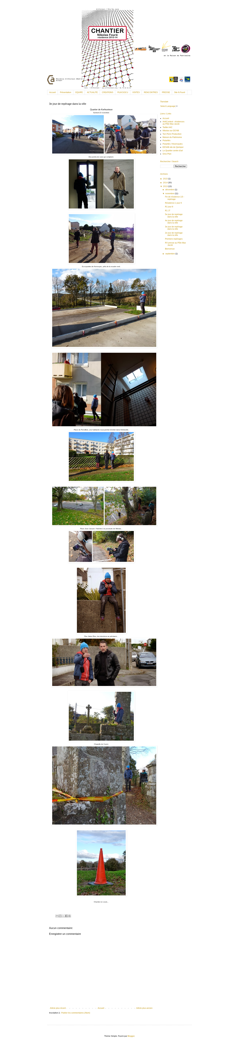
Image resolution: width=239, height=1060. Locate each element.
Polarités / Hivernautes (173, 144)
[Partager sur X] (63, 916)
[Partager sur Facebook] (66, 916)
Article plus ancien (144, 1008)
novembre (170, 193)
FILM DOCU (122, 92)
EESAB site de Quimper (173, 147)
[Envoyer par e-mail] (57, 916)
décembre (170, 189)
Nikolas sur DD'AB (171, 130)
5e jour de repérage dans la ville (174, 215)
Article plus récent (58, 1008)
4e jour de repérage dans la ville (174, 221)
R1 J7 (167, 210)
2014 (165, 182)
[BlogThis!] (60, 916)
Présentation (65, 92)
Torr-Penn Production (172, 134)
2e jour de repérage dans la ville (174, 234)
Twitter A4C (168, 127)
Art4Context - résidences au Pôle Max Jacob (173, 123)
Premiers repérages (174, 239)
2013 (165, 186)
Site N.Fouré (179, 92)
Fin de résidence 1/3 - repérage (174, 198)
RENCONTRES (151, 92)
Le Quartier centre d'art (173, 150)
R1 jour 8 (169, 207)
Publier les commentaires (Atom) (75, 1013)
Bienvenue (170, 249)
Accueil (52, 92)
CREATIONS (107, 92)
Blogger (131, 1036)
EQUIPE (79, 92)
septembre (170, 254)
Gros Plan (167, 154)
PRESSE (166, 92)
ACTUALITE (92, 92)
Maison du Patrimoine (172, 137)
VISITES (136, 92)
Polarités (166, 140)
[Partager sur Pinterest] (69, 916)
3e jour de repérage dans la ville (174, 228)
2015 (165, 179)
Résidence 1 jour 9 (173, 203)
